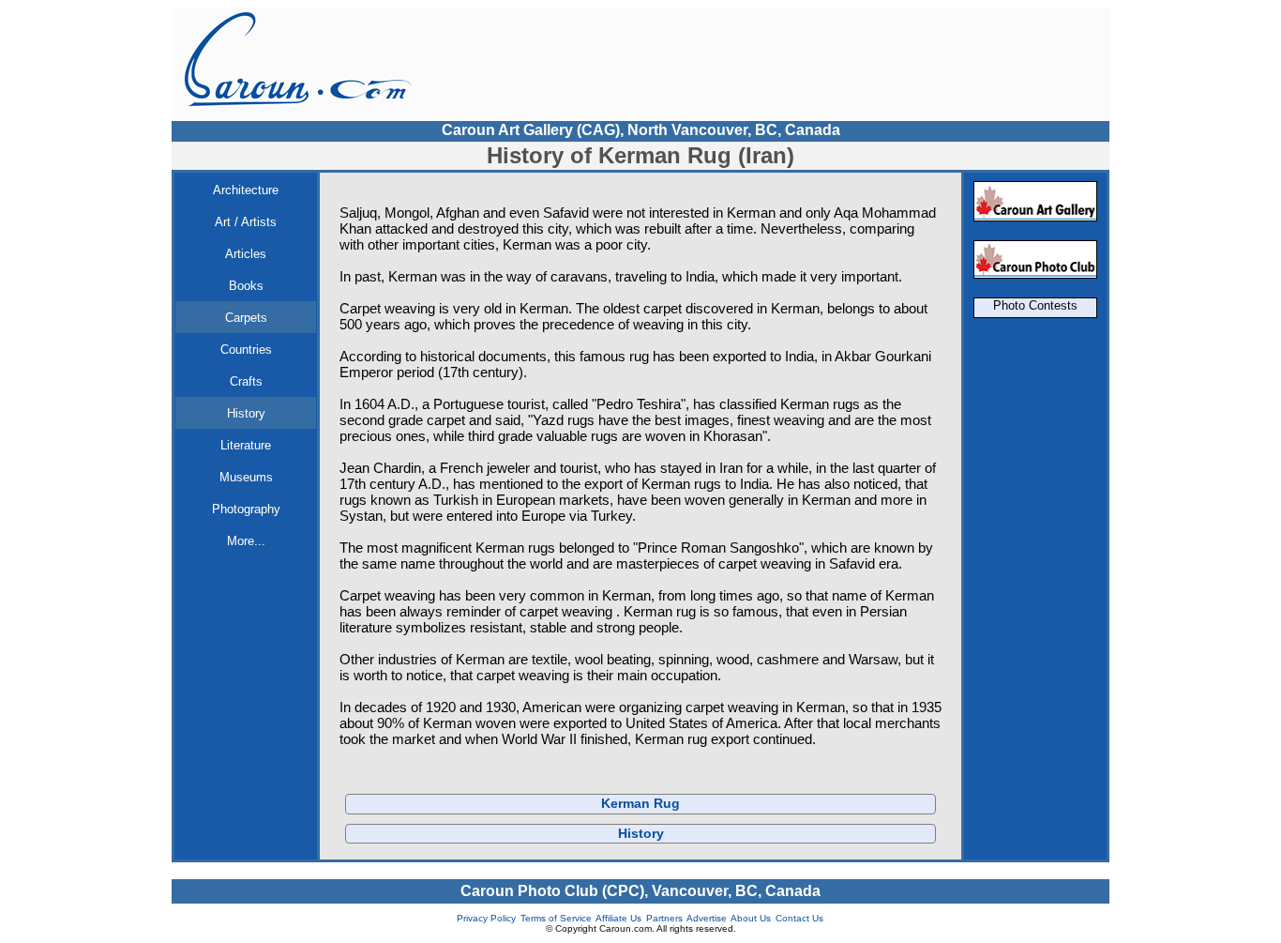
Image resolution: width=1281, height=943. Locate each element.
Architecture (246, 190)
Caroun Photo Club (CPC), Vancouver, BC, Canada (640, 891)
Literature (245, 445)
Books (246, 286)
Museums (246, 477)
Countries (246, 349)
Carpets (246, 318)
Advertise (706, 918)
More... (246, 541)
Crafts (246, 381)
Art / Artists (246, 222)
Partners (664, 918)
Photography (246, 509)
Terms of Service (556, 918)
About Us (751, 918)
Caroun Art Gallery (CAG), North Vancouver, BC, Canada (641, 130)
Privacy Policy (486, 918)
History (246, 413)
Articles (245, 254)
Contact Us (799, 918)
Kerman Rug (640, 803)
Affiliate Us (618, 918)
